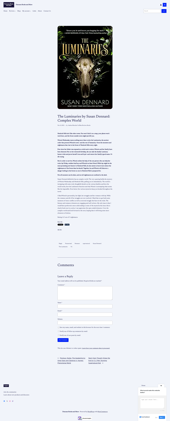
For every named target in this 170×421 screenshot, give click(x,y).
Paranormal (68, 243)
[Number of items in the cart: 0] (164, 5)
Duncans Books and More (24, 4)
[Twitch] (12, 401)
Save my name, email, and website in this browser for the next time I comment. (85, 327)
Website (60, 319)
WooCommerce (103, 411)
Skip (156, 417)
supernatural (86, 243)
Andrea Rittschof (72, 125)
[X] (7, 401)
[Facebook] (4, 401)
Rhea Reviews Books (84, 125)
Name (60, 302)
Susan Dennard (97, 243)
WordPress (90, 411)
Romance (77, 243)
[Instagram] (10, 401)
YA (71, 246)
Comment (61, 285)
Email (60, 311)
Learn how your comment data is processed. (96, 348)
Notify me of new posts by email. (70, 335)
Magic (60, 243)
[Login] (161, 5)
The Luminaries (63, 246)
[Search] (164, 11)
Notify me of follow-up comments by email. (74, 331)
